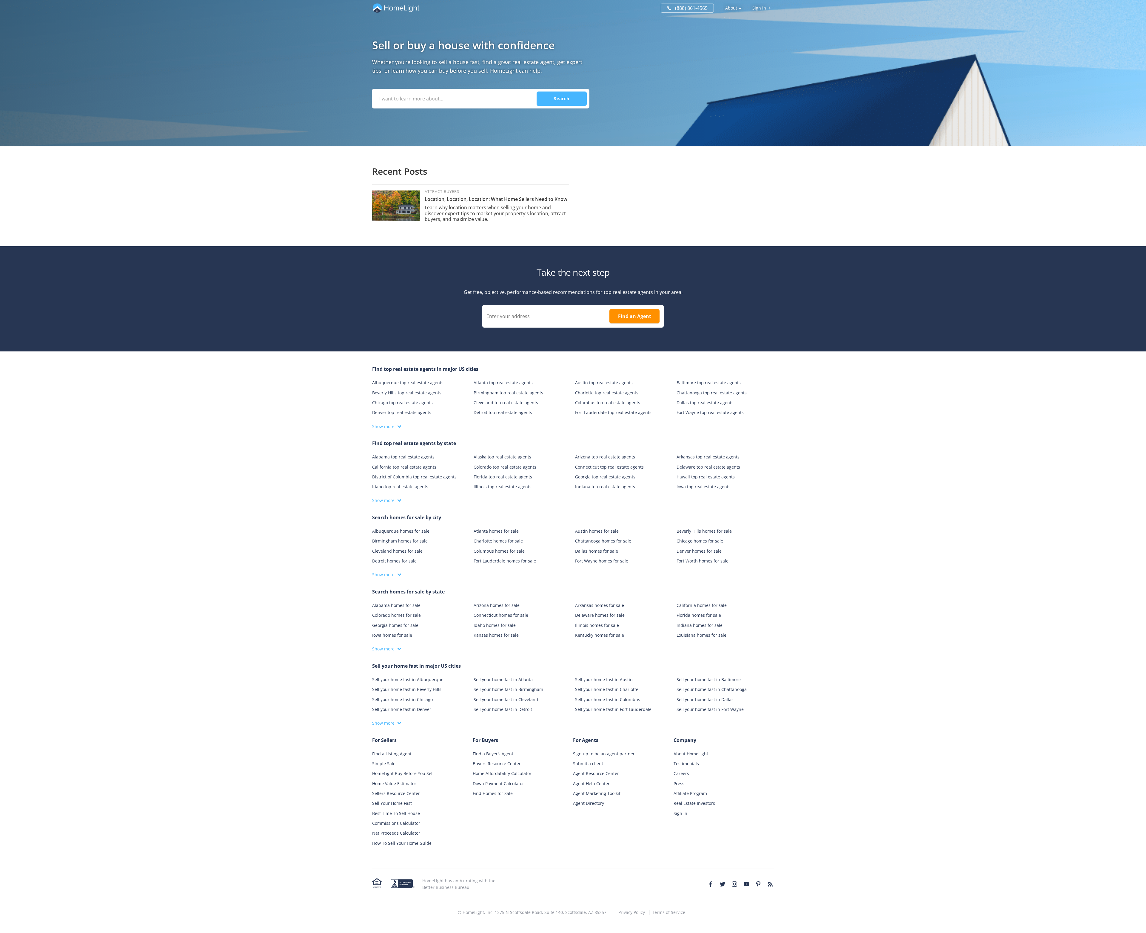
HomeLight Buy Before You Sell (403, 773)
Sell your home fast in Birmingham (508, 689)
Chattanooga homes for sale (603, 541)
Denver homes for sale (699, 551)
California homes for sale (702, 605)
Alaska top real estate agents (502, 457)
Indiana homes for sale (700, 625)
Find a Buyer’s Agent (493, 754)
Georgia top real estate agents (605, 477)
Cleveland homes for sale (397, 551)
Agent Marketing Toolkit (596, 793)
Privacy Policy (631, 912)
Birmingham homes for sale (400, 541)
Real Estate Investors (694, 803)
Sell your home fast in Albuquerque (407, 679)
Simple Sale (383, 763)
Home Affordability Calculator (502, 773)
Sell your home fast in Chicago (402, 699)
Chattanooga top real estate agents (712, 393)
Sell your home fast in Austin (604, 679)
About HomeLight (691, 754)
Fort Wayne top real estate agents (710, 412)
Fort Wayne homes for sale (601, 561)
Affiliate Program (690, 793)
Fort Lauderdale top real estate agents (613, 412)
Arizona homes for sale (497, 605)
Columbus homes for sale (499, 551)
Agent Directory (588, 803)
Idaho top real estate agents (400, 486)
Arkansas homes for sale (599, 605)
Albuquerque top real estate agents (407, 382)
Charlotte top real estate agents (606, 393)
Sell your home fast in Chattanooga (712, 689)
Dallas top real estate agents (705, 402)
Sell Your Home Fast (392, 803)
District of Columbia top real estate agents (414, 477)
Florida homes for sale (699, 615)
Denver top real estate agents (401, 412)
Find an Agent (634, 316)
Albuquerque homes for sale (400, 531)
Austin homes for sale (597, 531)
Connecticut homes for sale (501, 615)
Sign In (680, 813)
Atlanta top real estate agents (503, 382)
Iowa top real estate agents (704, 486)
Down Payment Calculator (498, 783)
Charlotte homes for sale (498, 541)
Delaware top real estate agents (708, 467)
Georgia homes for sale (395, 625)
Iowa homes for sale (392, 635)
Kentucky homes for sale (599, 635)
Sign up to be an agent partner (604, 754)
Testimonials (686, 763)
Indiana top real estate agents (605, 486)
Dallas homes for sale (596, 551)
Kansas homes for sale (496, 635)
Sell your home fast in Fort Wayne (710, 709)
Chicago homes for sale (700, 541)
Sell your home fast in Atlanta (503, 679)
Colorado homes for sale (396, 615)
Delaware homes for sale (600, 615)
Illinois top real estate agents (503, 486)
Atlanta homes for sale (496, 531)
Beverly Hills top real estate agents (406, 393)
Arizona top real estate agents (605, 457)
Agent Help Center (591, 783)
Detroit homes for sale (394, 561)
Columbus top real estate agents (607, 402)
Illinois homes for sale (597, 625)
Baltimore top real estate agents (709, 382)
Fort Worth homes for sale (702, 561)
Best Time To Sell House (396, 813)
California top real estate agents (404, 467)
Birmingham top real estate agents (508, 393)
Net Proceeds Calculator (396, 833)
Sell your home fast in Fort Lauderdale (613, 709)
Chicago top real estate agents (402, 402)
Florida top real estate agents (503, 477)
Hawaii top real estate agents (706, 477)
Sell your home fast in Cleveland (506, 699)
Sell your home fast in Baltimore (709, 679)
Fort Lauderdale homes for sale (505, 561)
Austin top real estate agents (604, 382)
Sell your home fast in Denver (401, 709)
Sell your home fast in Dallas (705, 699)
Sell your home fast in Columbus (607, 699)
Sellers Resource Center (396, 793)
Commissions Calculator (396, 823)
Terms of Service (668, 912)
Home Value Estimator (394, 783)
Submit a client (588, 763)
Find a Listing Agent (392, 754)
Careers (681, 773)
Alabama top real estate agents (403, 457)
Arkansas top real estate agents (708, 457)
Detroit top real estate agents (503, 412)
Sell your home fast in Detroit (503, 709)
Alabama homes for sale (396, 605)
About (731, 8)
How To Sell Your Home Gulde (402, 843)
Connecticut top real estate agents (609, 467)
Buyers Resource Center (497, 763)
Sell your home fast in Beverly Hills (406, 689)
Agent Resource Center (596, 773)
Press (679, 783)
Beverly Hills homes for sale (704, 531)
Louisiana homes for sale (701, 635)
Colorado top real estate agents (505, 467)
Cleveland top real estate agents (506, 402)
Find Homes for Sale (493, 793)
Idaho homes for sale (495, 625)
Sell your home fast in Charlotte (606, 689)
